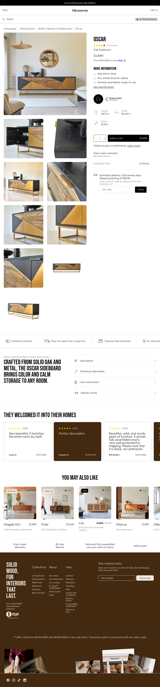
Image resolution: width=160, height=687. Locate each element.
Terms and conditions (71, 593)
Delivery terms (89, 392)
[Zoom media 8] (23, 268)
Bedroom (37, 586)
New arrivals (38, 592)
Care (51, 595)
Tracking (70, 586)
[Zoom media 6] (23, 225)
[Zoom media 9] (67, 268)
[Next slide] (32, 502)
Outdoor (36, 589)
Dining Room (38, 579)
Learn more (133, 145)
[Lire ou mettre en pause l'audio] (98, 99)
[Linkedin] (25, 680)
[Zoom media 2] (23, 138)
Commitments (56, 579)
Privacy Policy (69, 599)
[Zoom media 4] (23, 181)
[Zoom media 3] (67, 138)
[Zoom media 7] (67, 225)
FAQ (68, 589)
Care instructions (89, 382)
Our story (53, 575)
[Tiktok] (19, 680)
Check (141, 189)
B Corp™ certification (55, 587)
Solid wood (54, 591)
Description (86, 360)
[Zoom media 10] (23, 311)
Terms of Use (70, 610)
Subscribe (145, 578)
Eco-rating (54, 582)
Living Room (38, 575)
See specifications (104, 87)
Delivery (70, 579)
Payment (70, 582)
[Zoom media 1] (45, 74)
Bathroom (37, 582)
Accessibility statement (72, 605)
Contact (69, 575)
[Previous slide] (7, 502)
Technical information (92, 371)
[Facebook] (8, 680)
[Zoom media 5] (67, 181)
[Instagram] (13, 680)
